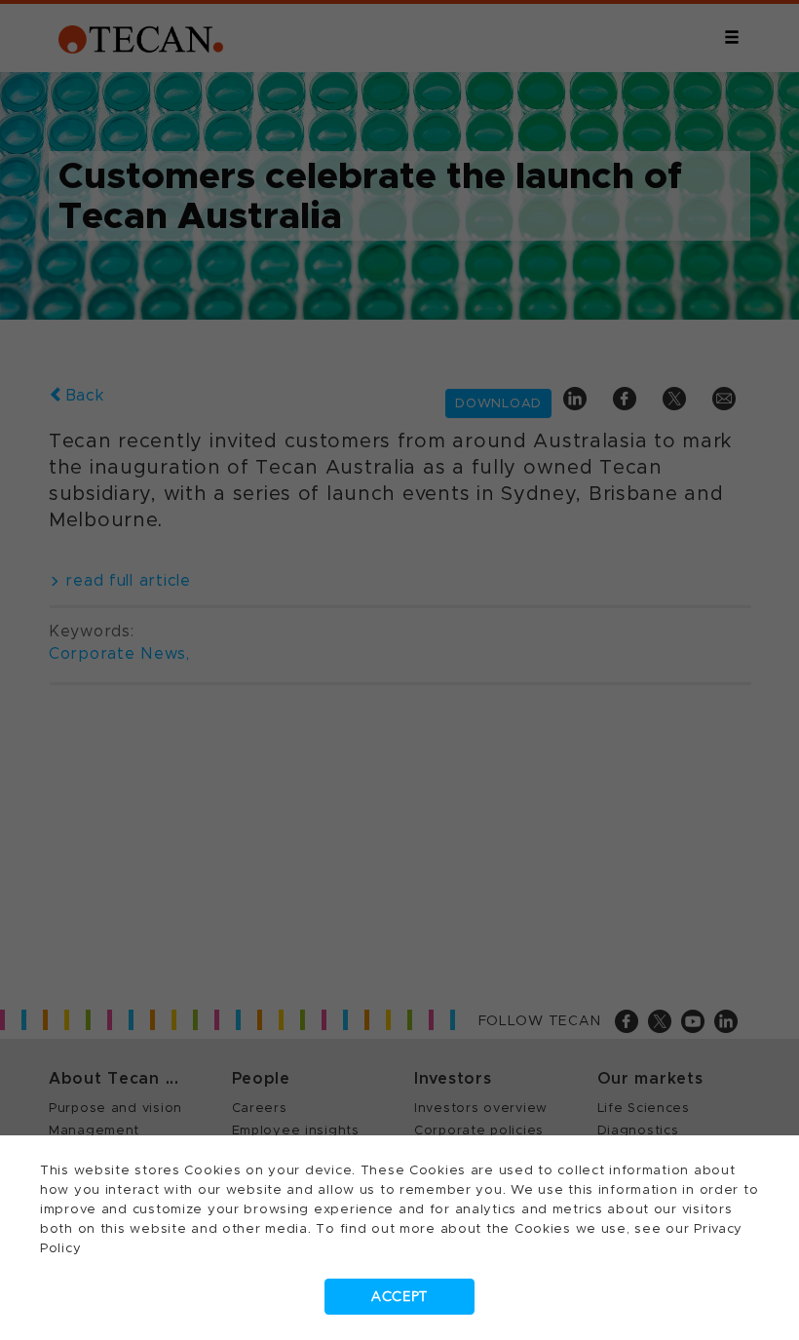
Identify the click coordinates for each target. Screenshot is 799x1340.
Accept (399, 1296)
